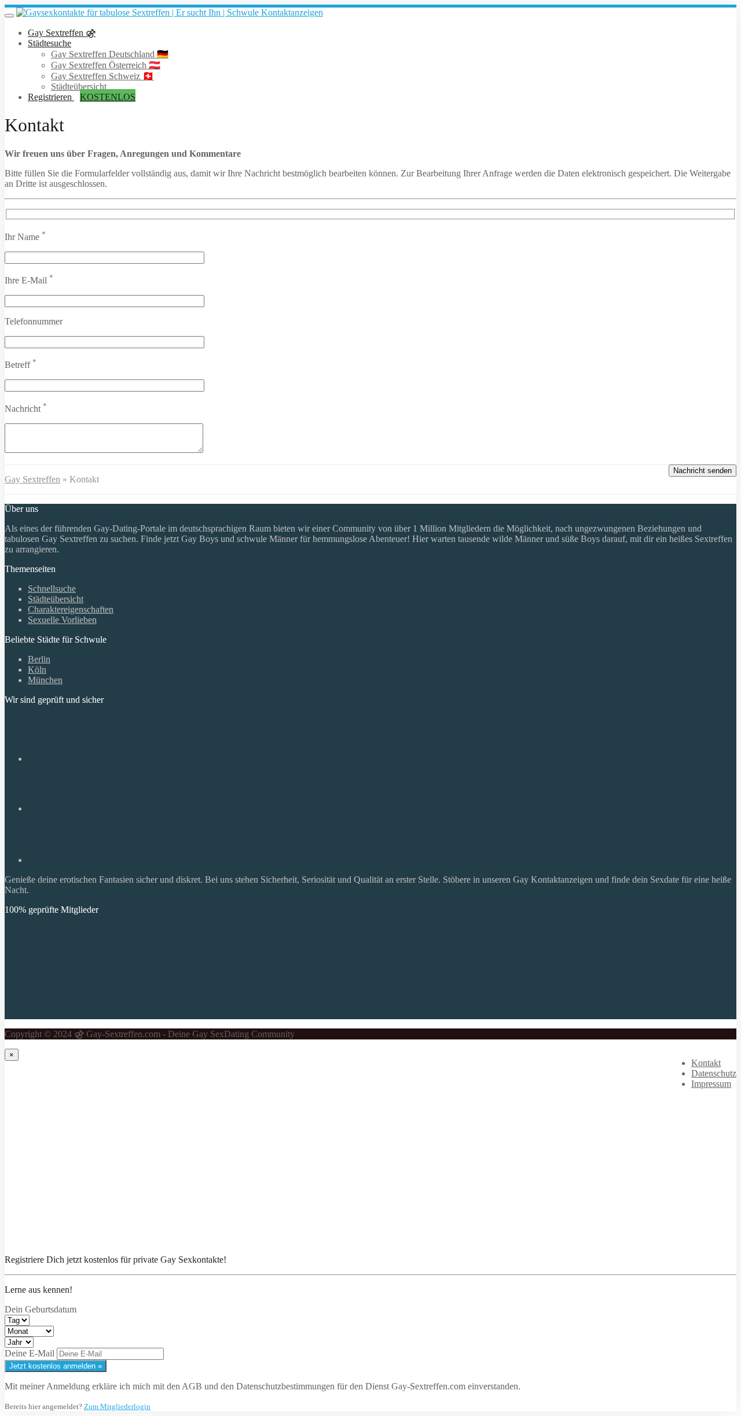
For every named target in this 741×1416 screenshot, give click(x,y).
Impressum (711, 1084)
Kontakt (706, 1063)
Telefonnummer (34, 321)
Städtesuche (49, 43)
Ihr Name (25, 237)
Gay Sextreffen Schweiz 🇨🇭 (102, 76)
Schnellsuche (52, 588)
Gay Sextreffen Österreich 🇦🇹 (105, 65)
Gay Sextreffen (32, 479)
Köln (37, 669)
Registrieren (81, 97)
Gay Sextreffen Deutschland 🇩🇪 (109, 54)
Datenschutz (713, 1073)
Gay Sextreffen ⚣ (62, 33)
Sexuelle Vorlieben (62, 620)
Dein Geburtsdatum (40, 1309)
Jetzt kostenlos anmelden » (55, 1366)
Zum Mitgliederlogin (117, 1406)
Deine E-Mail (29, 1353)
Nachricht (26, 409)
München (45, 680)
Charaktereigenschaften (70, 609)
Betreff (20, 365)
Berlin (39, 659)
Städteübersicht (79, 86)
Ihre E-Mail (29, 280)
